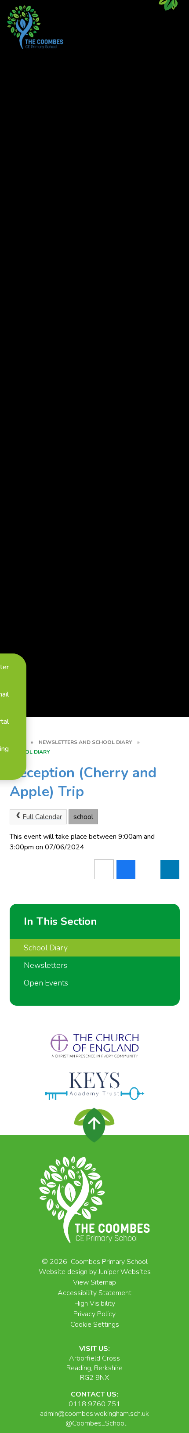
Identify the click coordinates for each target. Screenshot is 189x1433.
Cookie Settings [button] (94, 1324)
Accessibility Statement (94, 1293)
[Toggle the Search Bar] (13, 771)
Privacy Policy (94, 1314)
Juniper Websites (124, 1272)
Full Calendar (42, 817)
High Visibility (94, 1303)
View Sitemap (94, 1282)
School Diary (30, 751)
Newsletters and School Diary (85, 742)
